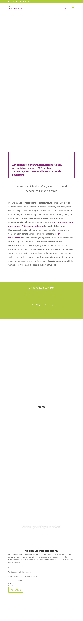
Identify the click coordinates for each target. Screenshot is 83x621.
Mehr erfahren (41, 83)
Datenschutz (46, 611)
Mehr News (41, 504)
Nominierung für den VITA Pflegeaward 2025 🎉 (35, 421)
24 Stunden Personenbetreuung (41, 389)
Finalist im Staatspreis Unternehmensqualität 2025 (37, 484)
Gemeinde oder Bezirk (16, 576)
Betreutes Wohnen (41, 333)
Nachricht (11, 583)
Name (10, 568)
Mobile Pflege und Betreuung (41, 75)
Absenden (16, 589)
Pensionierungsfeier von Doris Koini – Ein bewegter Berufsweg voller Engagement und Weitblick (37, 453)
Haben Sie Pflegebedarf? (41, 49)
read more (8, 436)
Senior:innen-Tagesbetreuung (42, 361)
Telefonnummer (14, 572)
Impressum (36, 611)
